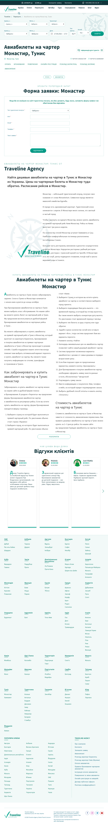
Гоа (66, 617)
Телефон (10, 129)
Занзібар (48, 694)
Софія (67, 547)
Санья (87, 547)
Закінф (67, 594)
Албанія (29, 743)
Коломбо (27, 660)
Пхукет (87, 680)
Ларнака (88, 697)
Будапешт (7, 617)
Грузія (50, 751)
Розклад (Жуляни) (87, 64)
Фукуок (67, 697)
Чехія (50, 792)
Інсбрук (47, 550)
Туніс (17, 59)
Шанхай (88, 554)
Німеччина (8, 751)
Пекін (87, 544)
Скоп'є (67, 660)
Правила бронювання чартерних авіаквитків (87, 767)
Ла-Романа (49, 566)
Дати (51, 31)
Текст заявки (12, 135)
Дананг (67, 694)
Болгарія (7, 747)
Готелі (29, 8)
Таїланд (7, 785)
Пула (87, 594)
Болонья (88, 624)
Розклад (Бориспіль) (68, 64)
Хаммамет (7, 697)
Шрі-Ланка (8, 796)
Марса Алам (69, 564)
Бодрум (27, 701)
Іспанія (28, 762)
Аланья (27, 694)
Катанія (88, 627)
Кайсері (27, 710)
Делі (66, 621)
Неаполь (88, 637)
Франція (51, 788)
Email (9, 123)
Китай (50, 766)
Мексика (51, 773)
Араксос (68, 587)
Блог (90, 8)
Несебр (67, 550)
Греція (28, 751)
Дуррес (27, 547)
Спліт (87, 597)
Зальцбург (49, 547)
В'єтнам (51, 747)
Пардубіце (28, 564)
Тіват (47, 664)
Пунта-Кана (49, 569)
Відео (97, 8)
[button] (40, 7)
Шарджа (7, 550)
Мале (6, 674)
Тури (60, 8)
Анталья (27, 697)
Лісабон (48, 674)
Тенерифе (89, 574)
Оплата (8, 64)
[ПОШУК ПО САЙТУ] (19, 13)
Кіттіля (6, 587)
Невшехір (27, 714)
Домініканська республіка (14, 755)
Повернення (33, 64)
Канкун (27, 674)
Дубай (6, 544)
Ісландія (7, 762)
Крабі (87, 677)
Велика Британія (32, 747)
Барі (86, 621)
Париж (26, 594)
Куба (6, 770)
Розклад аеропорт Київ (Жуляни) (87, 760)
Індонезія (29, 758)
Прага (26, 567)
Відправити (38, 151)
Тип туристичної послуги (16, 110)
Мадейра (48, 677)
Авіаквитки (59, 77)
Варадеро (7, 564)
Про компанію (80, 744)
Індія (6, 758)
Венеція (88, 650)
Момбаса (7, 660)
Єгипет (28, 755)
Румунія (51, 781)
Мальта (87, 660)
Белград (68, 674)
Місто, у (32, 31)
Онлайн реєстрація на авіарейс (86, 778)
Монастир (10, 59)
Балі (26, 617)
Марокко (29, 773)
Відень (47, 544)
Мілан (87, 634)
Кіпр (27, 766)
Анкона (88, 617)
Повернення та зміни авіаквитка (87, 775)
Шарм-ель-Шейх (71, 570)
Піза (86, 640)
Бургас (67, 544)
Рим (86, 643)
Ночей (80, 29)
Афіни (67, 591)
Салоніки (68, 607)
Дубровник (89, 587)
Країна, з (7, 21)
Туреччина (8, 788)
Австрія (7, 743)
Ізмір (26, 707)
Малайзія (29, 770)
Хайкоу (87, 550)
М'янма (28, 777)
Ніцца (26, 591)
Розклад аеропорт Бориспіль (86, 757)
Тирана (27, 544)
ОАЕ (49, 777)
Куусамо (7, 591)
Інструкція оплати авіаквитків (86, 772)
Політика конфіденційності (85, 785)
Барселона (89, 564)
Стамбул (27, 720)
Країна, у (7, 31)
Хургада (68, 567)
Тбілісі (47, 591)
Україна (29, 788)
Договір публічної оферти (84, 782)
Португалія (30, 781)
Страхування (70, 8)
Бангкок (88, 674)
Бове (26, 587)
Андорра (51, 743)
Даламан (27, 704)
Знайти (97, 34)
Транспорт (53, 21)
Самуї (87, 684)
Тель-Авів (48, 617)
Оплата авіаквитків (82, 763)
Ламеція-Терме (90, 630)
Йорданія (51, 758)
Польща (7, 781)
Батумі (47, 587)
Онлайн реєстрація (49, 64)
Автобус (51, 8)
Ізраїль (50, 755)
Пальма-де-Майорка (92, 567)
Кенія (6, 766)
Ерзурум (27, 717)
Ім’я (9, 116)
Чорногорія (30, 792)
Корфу (67, 597)
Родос (67, 604)
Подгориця (49, 660)
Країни (21, 8)
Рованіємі (7, 594)
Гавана (6, 567)
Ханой (67, 701)
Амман (6, 731)
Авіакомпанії (10, 69)
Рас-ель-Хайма (9, 547)
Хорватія (7, 792)
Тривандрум (69, 627)
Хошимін (68, 704)
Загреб (87, 591)
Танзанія (29, 785)
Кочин (67, 624)
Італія (50, 762)
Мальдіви (51, 770)
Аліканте (88, 577)
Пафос (87, 694)
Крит (66, 600)
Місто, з (32, 21)
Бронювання (19, 64)
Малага (87, 570)
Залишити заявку (55, 3)
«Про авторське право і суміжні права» (67, 816)
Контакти (68, 3)
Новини (81, 8)
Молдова (7, 777)
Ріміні (87, 647)
